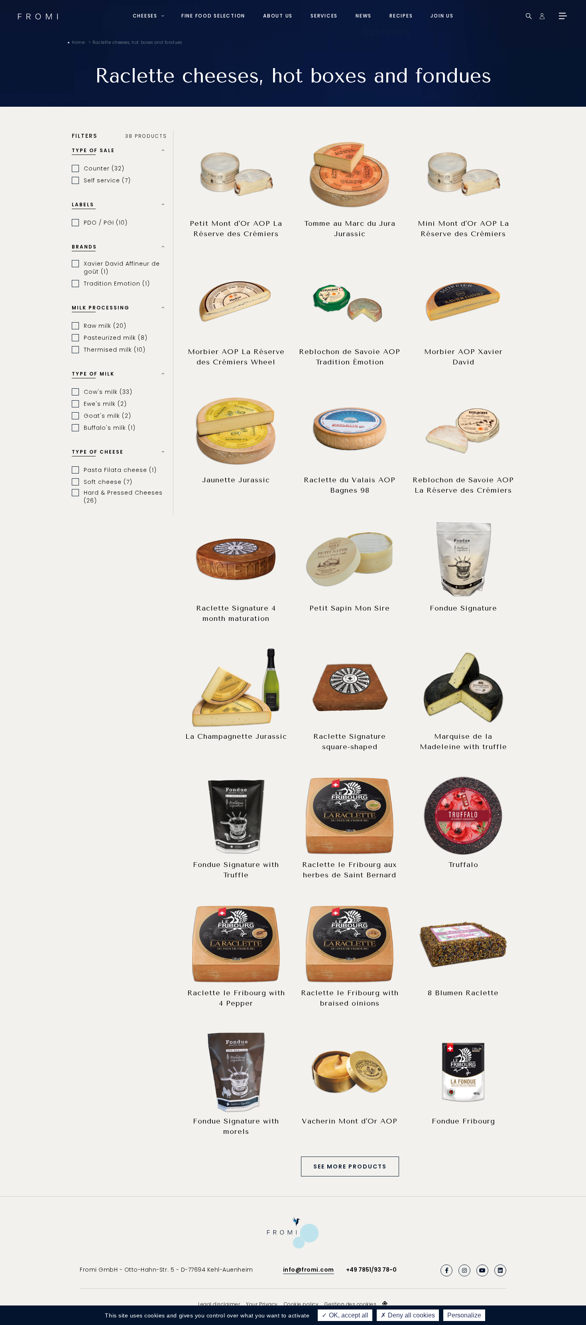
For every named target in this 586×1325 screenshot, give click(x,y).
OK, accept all (347, 1315)
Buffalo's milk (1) (110, 428)
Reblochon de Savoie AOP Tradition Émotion (349, 356)
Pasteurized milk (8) (115, 338)
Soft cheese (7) (108, 482)
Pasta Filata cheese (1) (120, 470)
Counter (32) (104, 168)
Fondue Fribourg (463, 1121)
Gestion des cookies (350, 1304)
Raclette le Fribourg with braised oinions (350, 998)
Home (78, 42)
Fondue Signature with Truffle (236, 869)
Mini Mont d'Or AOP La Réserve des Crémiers (463, 228)
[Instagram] (464, 1270)
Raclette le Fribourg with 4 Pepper (236, 998)
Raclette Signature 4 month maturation (236, 613)
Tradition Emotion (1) (117, 284)
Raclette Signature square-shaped (349, 741)
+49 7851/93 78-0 (371, 1270)
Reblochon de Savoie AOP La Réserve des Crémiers (463, 485)
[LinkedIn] (500, 1270)
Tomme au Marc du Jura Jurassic (349, 228)
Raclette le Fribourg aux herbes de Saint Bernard (349, 869)
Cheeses (145, 15)
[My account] (542, 16)
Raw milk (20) (105, 326)
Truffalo (463, 864)
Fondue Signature (463, 608)
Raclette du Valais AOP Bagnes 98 (349, 485)
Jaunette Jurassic (236, 480)
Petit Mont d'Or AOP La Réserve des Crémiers (236, 228)
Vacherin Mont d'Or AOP (349, 1121)
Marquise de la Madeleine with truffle (463, 741)
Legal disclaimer (219, 1304)
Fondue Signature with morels (236, 1126)
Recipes (401, 15)
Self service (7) (107, 180)
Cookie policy (301, 1304)
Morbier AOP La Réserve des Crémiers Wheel (236, 356)
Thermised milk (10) (115, 350)
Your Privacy (261, 1304)
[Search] (529, 16)
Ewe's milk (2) (105, 404)
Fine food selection (213, 15)
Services (324, 15)
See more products (350, 1166)
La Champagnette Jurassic (236, 736)
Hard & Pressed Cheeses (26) (123, 497)
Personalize (464, 1315)
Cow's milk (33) (108, 392)
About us (278, 15)
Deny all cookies (410, 1315)
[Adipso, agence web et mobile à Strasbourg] (385, 1304)
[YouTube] (482, 1270)
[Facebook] (446, 1270)
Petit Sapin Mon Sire (349, 608)
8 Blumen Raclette (463, 992)
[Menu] (562, 16)
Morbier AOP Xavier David (463, 356)
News (364, 15)
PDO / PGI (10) (106, 223)
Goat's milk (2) (107, 416)
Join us (442, 15)
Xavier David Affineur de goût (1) (122, 268)
